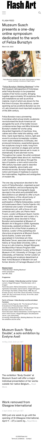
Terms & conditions (18, 438)
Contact (28, 438)
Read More (32, 421)
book (32, 190)
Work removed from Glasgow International (17, 403)
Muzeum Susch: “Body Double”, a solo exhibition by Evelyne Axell (21, 333)
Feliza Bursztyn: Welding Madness (18, 86)
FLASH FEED (8, 20)
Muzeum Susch (7, 268)
